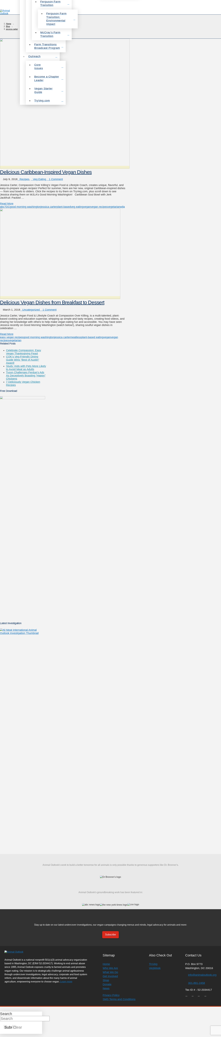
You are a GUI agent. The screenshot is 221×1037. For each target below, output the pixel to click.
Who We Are (110, 968)
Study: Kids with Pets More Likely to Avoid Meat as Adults (26, 368)
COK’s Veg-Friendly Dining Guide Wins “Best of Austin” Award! (22, 359)
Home (106, 964)
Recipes (24, 179)
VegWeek (155, 968)
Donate (107, 984)
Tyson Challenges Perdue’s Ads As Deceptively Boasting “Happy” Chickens (26, 375)
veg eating (77, 206)
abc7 (3, 206)
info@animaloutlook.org (202, 974)
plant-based (64, 206)
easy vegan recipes (11, 337)
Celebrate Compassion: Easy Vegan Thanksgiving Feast (23, 352)
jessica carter (49, 206)
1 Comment (55, 179)
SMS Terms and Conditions (119, 999)
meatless (75, 337)
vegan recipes (99, 206)
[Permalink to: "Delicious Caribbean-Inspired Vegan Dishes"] (65, 167)
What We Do (110, 972)
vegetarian (113, 206)
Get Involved (110, 976)
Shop (106, 980)
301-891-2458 (196, 983)
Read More (6, 203)
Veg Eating (39, 179)
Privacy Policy (111, 995)
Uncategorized (31, 309)
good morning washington (25, 206)
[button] (217, 12)
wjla (122, 206)
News (106, 988)
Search (6, 1014)
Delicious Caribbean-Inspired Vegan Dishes (46, 172)
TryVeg (153, 964)
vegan (87, 206)
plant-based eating (92, 337)
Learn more (66, 981)
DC (8, 206)
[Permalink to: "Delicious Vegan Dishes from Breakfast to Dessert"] (60, 297)
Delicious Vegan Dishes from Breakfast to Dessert (52, 302)
